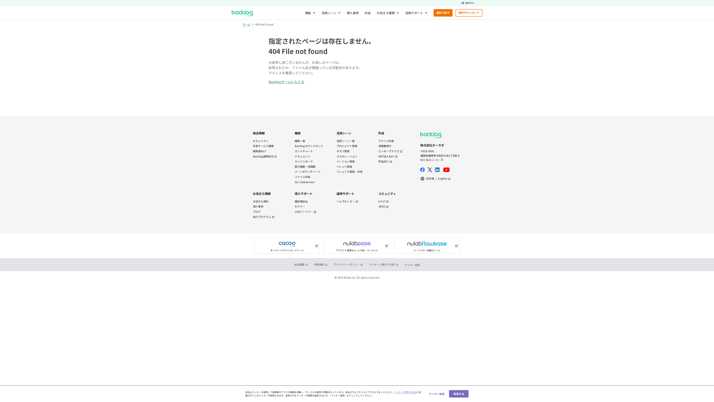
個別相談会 (301, 201)
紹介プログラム (262, 217)
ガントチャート (304, 151)
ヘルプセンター (346, 201)
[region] (357, 393)
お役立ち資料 (260, 201)
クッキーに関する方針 (382, 264)
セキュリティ (260, 141)
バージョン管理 (346, 161)
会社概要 (299, 264)
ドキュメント (302, 156)
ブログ (257, 211)
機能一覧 (300, 141)
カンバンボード (304, 161)
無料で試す (445, 13)
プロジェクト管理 (347, 146)
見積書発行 (384, 146)
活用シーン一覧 (346, 141)
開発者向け (259, 151)
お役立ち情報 (386, 13)
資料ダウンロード (470, 13)
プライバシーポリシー (347, 264)
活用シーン (328, 13)
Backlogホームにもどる (286, 81)
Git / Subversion (304, 182)
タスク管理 (343, 151)
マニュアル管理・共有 (350, 171)
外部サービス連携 (263, 146)
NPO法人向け (386, 156)
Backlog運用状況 (263, 156)
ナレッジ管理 (344, 166)
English (442, 178)
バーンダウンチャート (308, 171)
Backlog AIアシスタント (309, 146)
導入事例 (353, 13)
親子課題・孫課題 (305, 166)
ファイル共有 (302, 177)
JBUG (381, 206)
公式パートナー (304, 211)
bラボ (381, 201)
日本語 (430, 178)
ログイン (469, 2)
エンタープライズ (388, 151)
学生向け (383, 161)
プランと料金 (386, 141)
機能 (308, 13)
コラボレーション (347, 156)
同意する (459, 393)
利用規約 (319, 264)
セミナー (300, 206)
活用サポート (414, 13)
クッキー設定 (412, 265)
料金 (368, 13)
